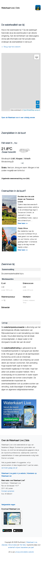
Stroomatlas (12, 545)
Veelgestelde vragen (8, 504)
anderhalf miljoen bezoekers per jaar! (21, 547)
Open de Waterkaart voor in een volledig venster (18, 117)
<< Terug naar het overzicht (10, 47)
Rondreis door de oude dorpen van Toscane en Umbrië (26, 199)
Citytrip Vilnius (23, 228)
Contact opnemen (7, 491)
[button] (36, 56)
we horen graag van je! (9, 468)
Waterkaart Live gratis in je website (13, 473)
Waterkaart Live (31, 542)
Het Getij (23, 545)
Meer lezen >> (23, 223)
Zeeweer (4, 545)
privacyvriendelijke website (24, 552)
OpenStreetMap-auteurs (31, 110)
